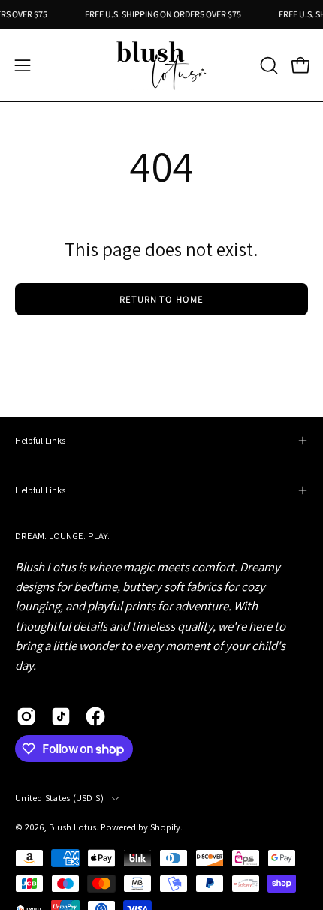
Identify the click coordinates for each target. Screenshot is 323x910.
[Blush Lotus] (161, 65)
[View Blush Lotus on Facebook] (95, 716)
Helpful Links (40, 440)
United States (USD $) (59, 797)
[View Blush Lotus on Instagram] (26, 716)
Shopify (165, 827)
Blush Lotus (72, 827)
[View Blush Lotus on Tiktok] (61, 716)
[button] (267, 65)
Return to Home (161, 299)
